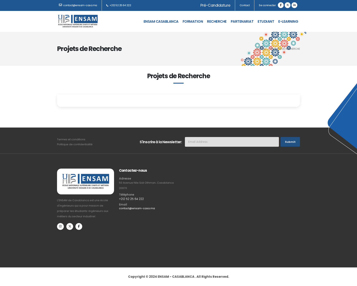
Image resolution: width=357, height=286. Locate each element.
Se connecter (267, 5)
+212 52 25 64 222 (120, 5)
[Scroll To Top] (350, 277)
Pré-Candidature (215, 5)
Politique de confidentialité (75, 144)
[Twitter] (287, 5)
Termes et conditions (71, 139)
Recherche (217, 21)
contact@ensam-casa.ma (137, 208)
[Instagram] (60, 226)
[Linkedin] (294, 5)
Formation (193, 21)
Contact (245, 5)
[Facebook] (281, 5)
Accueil (261, 49)
